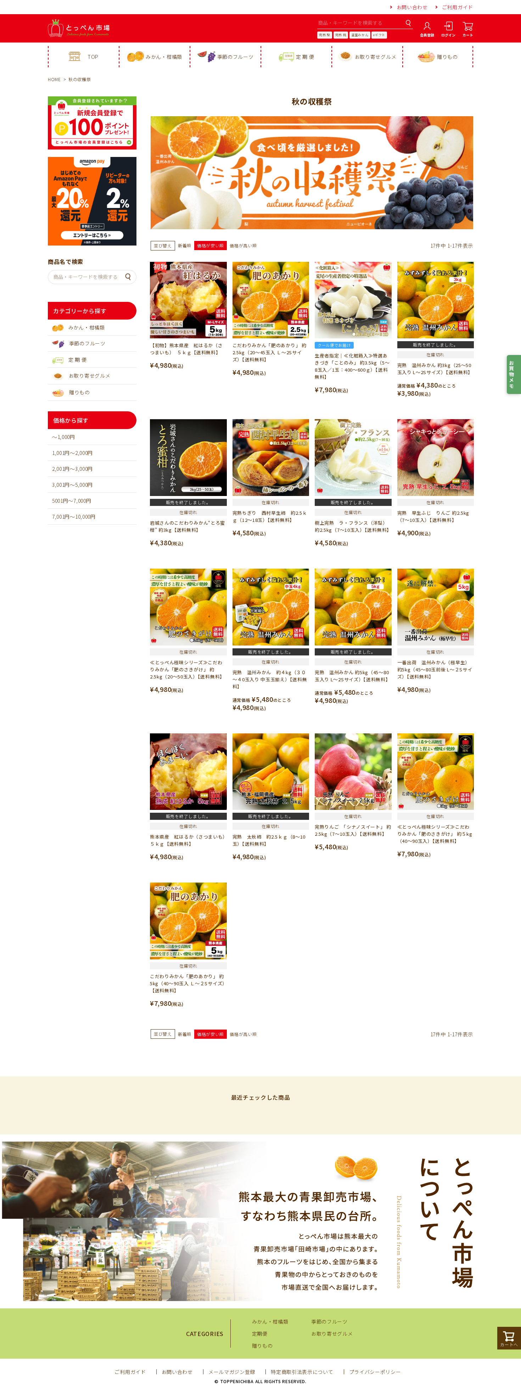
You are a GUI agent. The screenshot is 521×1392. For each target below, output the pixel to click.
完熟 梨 (324, 35)
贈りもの (447, 56)
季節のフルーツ (235, 56)
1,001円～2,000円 (72, 452)
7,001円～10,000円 (74, 516)
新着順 (184, 245)
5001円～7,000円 (71, 500)
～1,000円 (63, 436)
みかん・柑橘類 (164, 56)
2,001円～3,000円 (72, 468)
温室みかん (360, 35)
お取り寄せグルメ (376, 56)
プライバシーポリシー (375, 1371)
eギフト (379, 35)
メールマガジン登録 (231, 1371)
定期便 (260, 1333)
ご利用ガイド (457, 7)
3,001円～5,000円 (72, 484)
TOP (93, 56)
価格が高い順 (243, 245)
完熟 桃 (341, 35)
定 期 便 (305, 56)
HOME (54, 79)
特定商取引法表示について (302, 1371)
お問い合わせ (412, 7)
